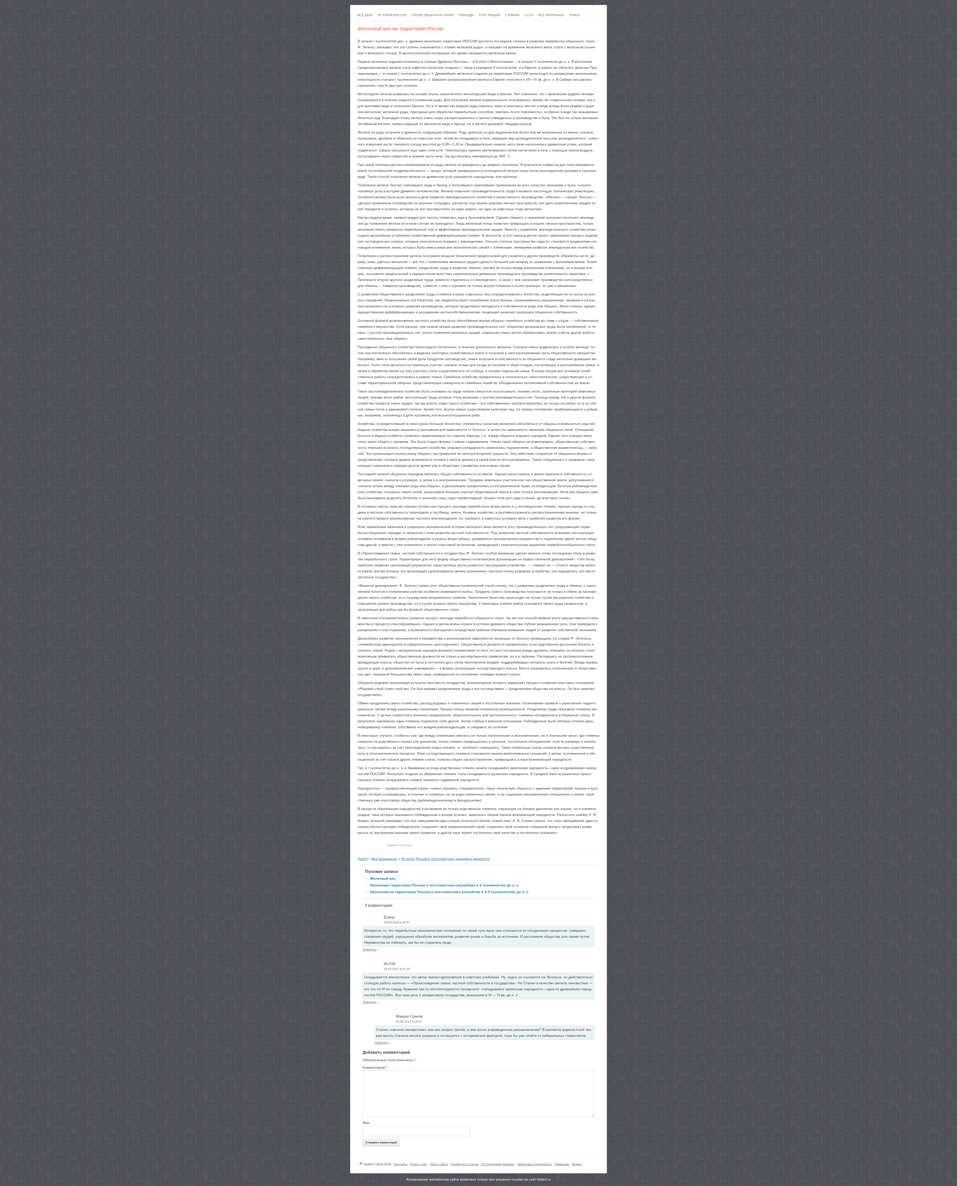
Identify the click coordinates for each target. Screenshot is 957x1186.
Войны (577, 1164)
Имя (366, 1123)
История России (392, 15)
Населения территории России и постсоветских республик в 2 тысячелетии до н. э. (444, 885)
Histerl (363, 859)
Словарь (512, 15)
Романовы (562, 1164)
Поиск (574, 15)
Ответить (370, 949)
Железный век (383, 878)
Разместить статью (464, 1164)
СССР (529, 15)
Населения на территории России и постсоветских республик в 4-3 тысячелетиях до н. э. (449, 892)
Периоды (466, 15)
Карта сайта (439, 1164)
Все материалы (551, 15)
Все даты (365, 15)
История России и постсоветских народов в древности (445, 859)
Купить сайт (418, 1164)
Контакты (400, 1164)
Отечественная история (432, 15)
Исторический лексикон (498, 1164)
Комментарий (375, 1067)
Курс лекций (489, 15)
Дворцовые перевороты (535, 1164)
